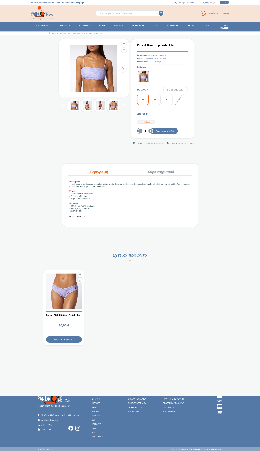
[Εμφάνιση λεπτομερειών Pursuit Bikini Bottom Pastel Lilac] (64, 291)
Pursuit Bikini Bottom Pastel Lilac (63, 315)
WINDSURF (96, 415)
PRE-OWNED (97, 436)
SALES (94, 428)
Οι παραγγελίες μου (137, 399)
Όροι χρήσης (169, 407)
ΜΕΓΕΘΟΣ (142, 90)
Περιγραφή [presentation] (99, 171)
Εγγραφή (181, 2)
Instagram (77, 428)
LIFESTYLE (96, 399)
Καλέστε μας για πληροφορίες (182, 143)
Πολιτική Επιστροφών (173, 399)
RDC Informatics (195, 449)
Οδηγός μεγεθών (175, 90)
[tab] (99, 171)
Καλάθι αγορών (135, 407)
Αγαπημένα (133, 411)
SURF (94, 432)
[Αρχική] (50, 33)
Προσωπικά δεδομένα (173, 403)
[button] (150, 131)
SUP (93, 420)
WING (94, 407)
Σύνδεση (190, 2)
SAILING (95, 411)
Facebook (70, 428)
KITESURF (96, 403)
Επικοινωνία (169, 411)
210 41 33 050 (54, 2)
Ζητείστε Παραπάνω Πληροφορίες (150, 143)
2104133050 (46, 424)
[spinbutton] (145, 131)
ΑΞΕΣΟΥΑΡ (96, 424)
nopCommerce (216, 449)
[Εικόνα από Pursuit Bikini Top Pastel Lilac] (124, 50)
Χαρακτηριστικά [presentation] (161, 171)
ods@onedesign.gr (75, 2)
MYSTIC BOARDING (159, 55)
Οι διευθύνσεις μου (137, 403)
